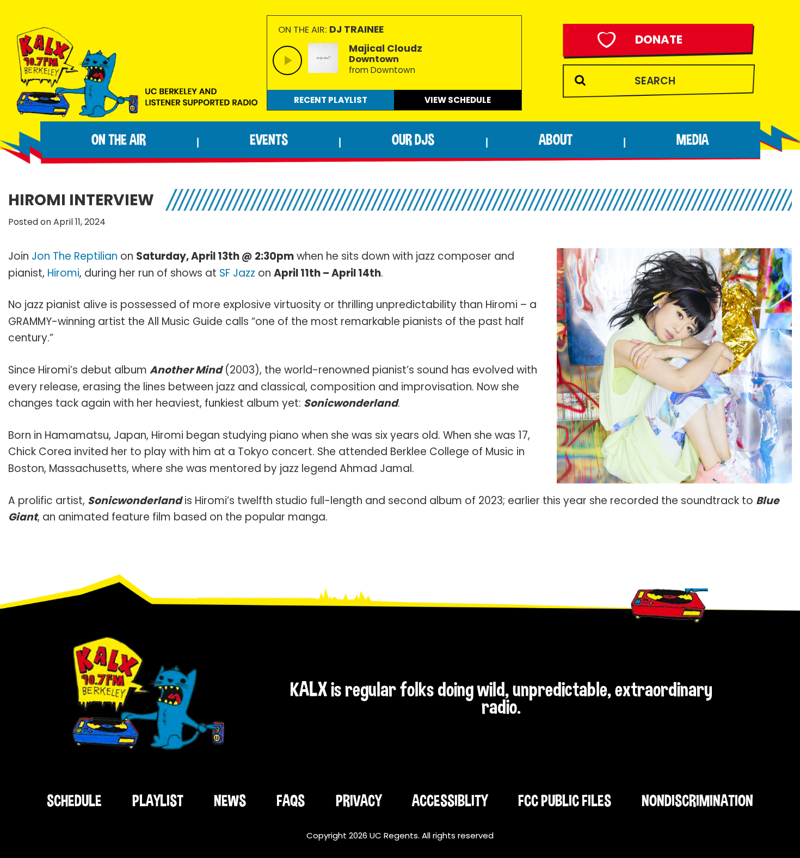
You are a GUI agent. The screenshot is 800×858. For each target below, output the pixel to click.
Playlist (157, 800)
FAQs (290, 800)
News (230, 800)
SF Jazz (237, 273)
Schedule (74, 800)
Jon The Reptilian (75, 256)
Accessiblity (450, 800)
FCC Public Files (564, 800)
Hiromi (63, 273)
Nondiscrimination (697, 800)
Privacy (358, 800)
